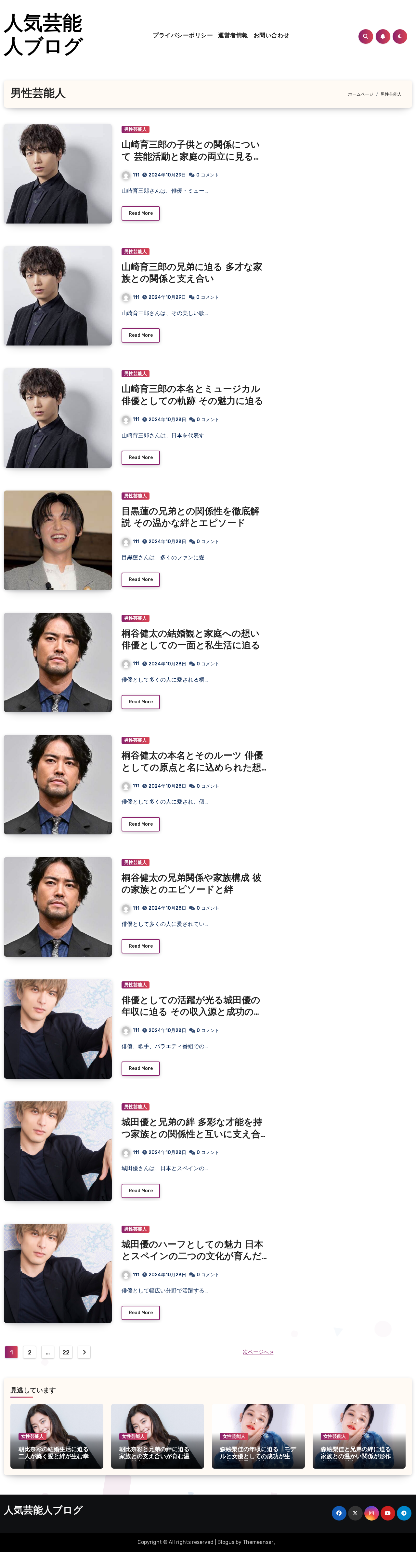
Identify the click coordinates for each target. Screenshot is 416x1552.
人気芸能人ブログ (43, 1511)
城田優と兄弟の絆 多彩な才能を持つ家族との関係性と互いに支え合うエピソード (192, 1134)
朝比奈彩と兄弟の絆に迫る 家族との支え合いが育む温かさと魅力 (157, 1457)
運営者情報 (233, 36)
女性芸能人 (32, 1436)
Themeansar (258, 1542)
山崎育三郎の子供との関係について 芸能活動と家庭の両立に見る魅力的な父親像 (192, 157)
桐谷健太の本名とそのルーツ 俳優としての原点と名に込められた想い (192, 768)
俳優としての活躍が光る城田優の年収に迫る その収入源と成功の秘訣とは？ (192, 1012)
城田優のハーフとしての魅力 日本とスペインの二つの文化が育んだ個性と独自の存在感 (192, 1257)
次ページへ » (258, 1352)
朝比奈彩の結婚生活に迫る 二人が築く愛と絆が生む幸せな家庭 (57, 1457)
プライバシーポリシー (183, 36)
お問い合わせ (272, 36)
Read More (141, 213)
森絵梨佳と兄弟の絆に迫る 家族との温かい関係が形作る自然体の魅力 (359, 1457)
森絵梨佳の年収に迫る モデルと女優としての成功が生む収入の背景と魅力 (258, 1457)
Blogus (225, 1542)
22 (65, 1352)
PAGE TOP (401, 1499)
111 (136, 175)
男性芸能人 (135, 129)
